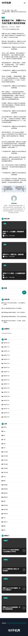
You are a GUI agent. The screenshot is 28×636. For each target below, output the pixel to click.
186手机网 (14, 623)
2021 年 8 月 (6, 404)
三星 (4, 439)
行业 (4, 517)
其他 (3, 17)
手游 (4, 476)
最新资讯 (5, 497)
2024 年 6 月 (7, 375)
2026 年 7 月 (7, 347)
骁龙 (18, 29)
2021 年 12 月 (7, 388)
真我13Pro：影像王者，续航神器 (13, 254)
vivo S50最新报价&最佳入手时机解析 (12, 308)
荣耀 (13, 29)
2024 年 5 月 (7, 380)
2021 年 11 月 (7, 392)
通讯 (4, 530)
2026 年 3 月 (7, 363)
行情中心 (5, 522)
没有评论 (18, 26)
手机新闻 (5, 468)
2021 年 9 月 (6, 400)
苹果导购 (5, 505)
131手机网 (23, 623)
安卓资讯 (5, 460)
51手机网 (19, 623)
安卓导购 (5, 452)
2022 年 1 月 (6, 384)
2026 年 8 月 (7, 342)
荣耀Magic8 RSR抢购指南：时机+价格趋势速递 (14, 316)
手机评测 (5, 472)
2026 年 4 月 (7, 359)
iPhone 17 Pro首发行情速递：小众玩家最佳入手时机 (14, 303)
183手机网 (6, 2)
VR (4, 435)
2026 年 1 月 (6, 371)
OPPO (4, 427)
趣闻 (4, 526)
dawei (15, 203)
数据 (4, 480)
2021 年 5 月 (6, 417)
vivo (4, 431)
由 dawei (6, 26)
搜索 (5, 288)
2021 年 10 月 (7, 396)
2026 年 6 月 (7, 351)
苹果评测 (5, 509)
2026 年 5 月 (7, 355)
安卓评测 (5, 456)
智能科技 (5, 493)
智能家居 (5, 489)
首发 (15, 29)
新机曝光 (5, 484)
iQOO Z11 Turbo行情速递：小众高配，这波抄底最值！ (14, 321)
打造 (10, 29)
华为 (4, 447)
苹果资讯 (5, 513)
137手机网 (9, 623)
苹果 (4, 501)
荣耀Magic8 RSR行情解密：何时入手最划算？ (14, 312)
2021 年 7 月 (6, 408)
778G (4, 29)
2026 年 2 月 (7, 367)
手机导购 (5, 464)
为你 (7, 29)
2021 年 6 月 (6, 412)
